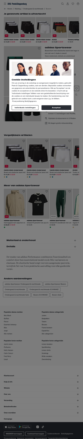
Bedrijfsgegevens (31, 101)
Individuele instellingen (25, 108)
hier (49, 98)
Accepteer (56, 108)
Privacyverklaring (18, 101)
